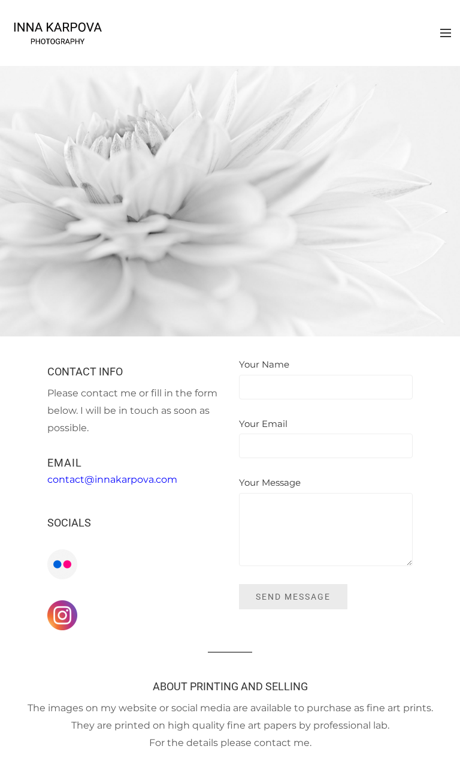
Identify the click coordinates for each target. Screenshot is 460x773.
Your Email (263, 423)
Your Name (264, 364)
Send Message (293, 596)
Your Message (270, 482)
